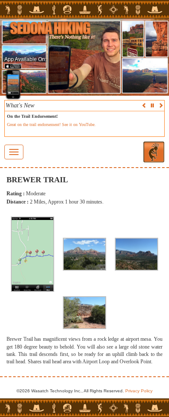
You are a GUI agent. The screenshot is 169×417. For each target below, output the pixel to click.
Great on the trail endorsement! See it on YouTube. (51, 124)
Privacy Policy (139, 390)
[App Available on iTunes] (13, 67)
